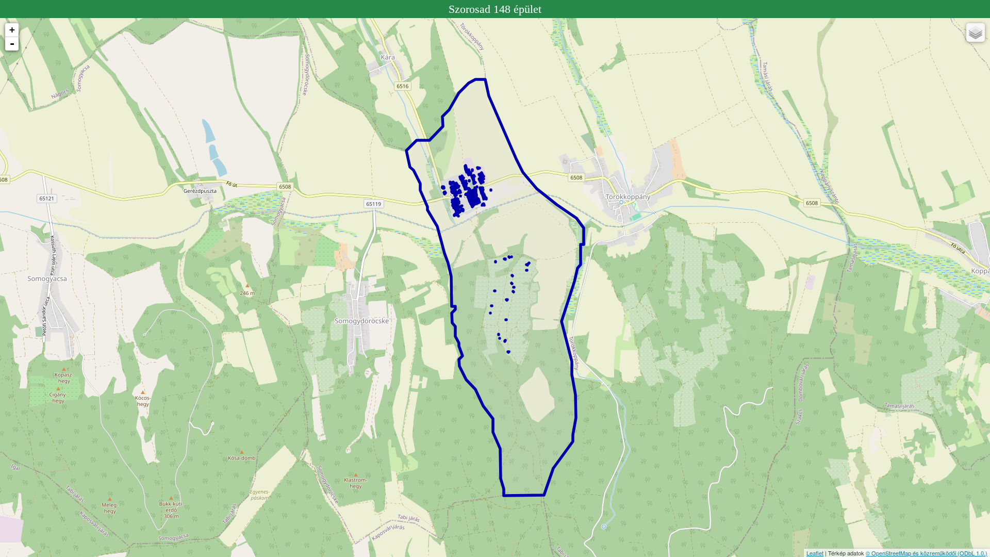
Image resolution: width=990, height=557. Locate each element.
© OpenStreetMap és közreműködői (912, 553)
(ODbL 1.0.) (972, 553)
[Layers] (975, 32)
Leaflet (814, 553)
